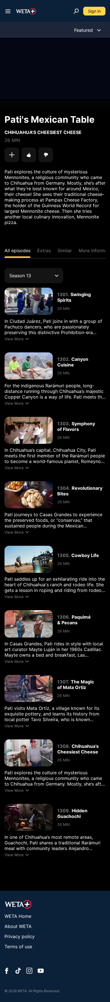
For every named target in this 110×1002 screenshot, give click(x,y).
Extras (44, 250)
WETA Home (18, 916)
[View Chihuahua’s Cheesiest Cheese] (29, 752)
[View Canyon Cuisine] (29, 365)
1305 (63, 555)
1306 (63, 617)
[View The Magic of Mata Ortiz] (29, 688)
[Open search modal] (76, 11)
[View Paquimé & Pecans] (29, 623)
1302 (63, 359)
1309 (63, 810)
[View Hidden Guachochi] (29, 817)
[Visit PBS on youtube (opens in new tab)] (40, 971)
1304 (63, 488)
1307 (62, 682)
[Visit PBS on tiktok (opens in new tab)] (18, 971)
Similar (65, 250)
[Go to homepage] (26, 11)
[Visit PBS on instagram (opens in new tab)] (29, 971)
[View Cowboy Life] (29, 559)
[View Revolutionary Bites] (29, 494)
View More (14, 339)
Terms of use (18, 946)
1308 (63, 746)
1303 (63, 423)
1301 (62, 294)
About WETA (18, 926)
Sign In (94, 11)
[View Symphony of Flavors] (29, 430)
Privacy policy (20, 936)
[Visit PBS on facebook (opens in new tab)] (6, 971)
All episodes (17, 250)
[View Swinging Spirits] (29, 301)
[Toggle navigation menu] (8, 11)
